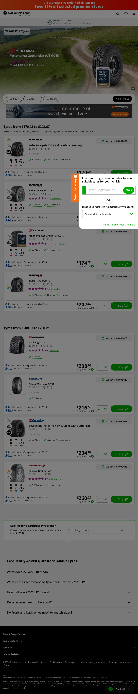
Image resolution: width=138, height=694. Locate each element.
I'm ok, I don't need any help (118, 224)
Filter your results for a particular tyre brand (108, 206)
